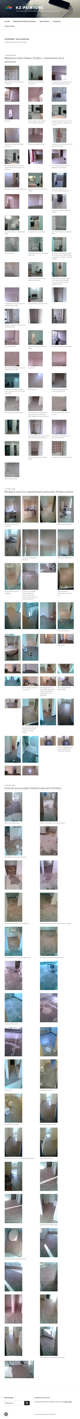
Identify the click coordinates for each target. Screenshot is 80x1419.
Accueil (7, 21)
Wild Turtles (68, 1402)
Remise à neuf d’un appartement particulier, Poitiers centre (38, 491)
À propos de (57, 21)
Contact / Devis (10, 26)
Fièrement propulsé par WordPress (45, 1414)
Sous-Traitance (44, 21)
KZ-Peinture (30, 8)
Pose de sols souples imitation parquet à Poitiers (32, 788)
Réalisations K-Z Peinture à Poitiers (24, 21)
